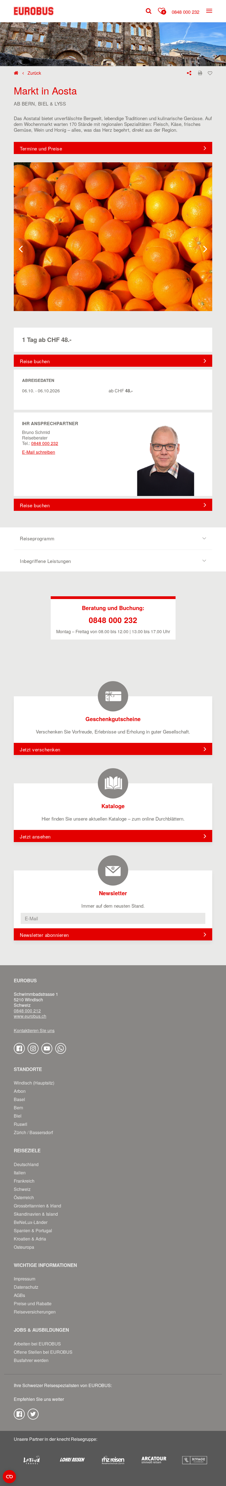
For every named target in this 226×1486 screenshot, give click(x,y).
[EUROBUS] (34, 11)
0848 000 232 (185, 11)
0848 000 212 (27, 1010)
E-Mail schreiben (38, 452)
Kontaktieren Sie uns (34, 1030)
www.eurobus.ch (30, 1016)
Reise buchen (35, 361)
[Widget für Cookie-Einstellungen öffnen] (9, 1476)
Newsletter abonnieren (44, 934)
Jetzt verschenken (40, 749)
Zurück (33, 73)
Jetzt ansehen (35, 836)
